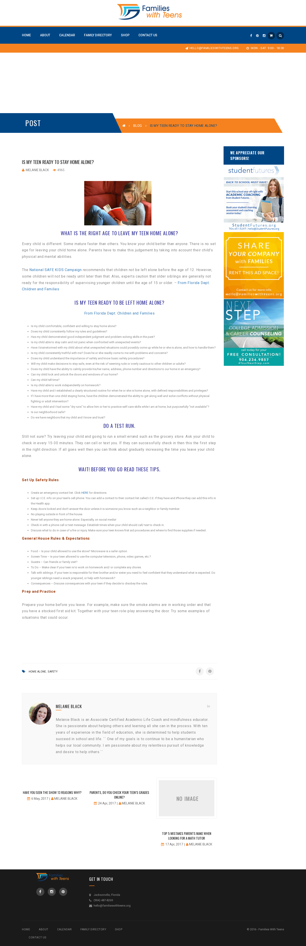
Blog (137, 126)
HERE (84, 492)
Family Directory (93, 929)
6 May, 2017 (40, 798)
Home (26, 929)
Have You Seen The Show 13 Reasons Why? (52, 792)
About (43, 929)
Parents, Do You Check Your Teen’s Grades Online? (119, 794)
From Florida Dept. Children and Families (119, 313)
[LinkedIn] (208, 706)
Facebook (40, 892)
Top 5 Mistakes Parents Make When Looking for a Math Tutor (186, 835)
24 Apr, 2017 (106, 803)
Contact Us (37, 937)
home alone (37, 671)
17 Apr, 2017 (174, 844)
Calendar (64, 929)
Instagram (52, 892)
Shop (118, 929)
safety (52, 671)
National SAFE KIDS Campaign (55, 270)
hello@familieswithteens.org (214, 48)
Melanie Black (37, 170)
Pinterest (63, 892)
